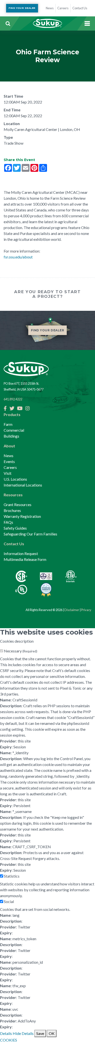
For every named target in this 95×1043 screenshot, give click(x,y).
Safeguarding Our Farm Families (30, 534)
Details (6, 1033)
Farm (8, 424)
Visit (7, 473)
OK (52, 1033)
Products (12, 414)
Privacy (86, 610)
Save (40, 1033)
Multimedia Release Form (25, 559)
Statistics (11, 876)
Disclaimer (71, 610)
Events (9, 461)
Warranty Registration (22, 516)
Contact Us (14, 543)
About (9, 445)
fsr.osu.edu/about (18, 257)
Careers (10, 467)
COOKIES (8, 1040)
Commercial (14, 430)
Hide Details (23, 1033)
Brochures (12, 510)
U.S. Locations (15, 479)
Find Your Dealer (22, 8)
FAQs (8, 522)
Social (9, 901)
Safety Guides (15, 528)
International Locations (23, 485)
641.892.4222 (13, 399)
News (8, 455)
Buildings (11, 436)
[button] (8, 23)
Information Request (21, 553)
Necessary (20, 651)
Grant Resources (17, 504)
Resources (13, 494)
